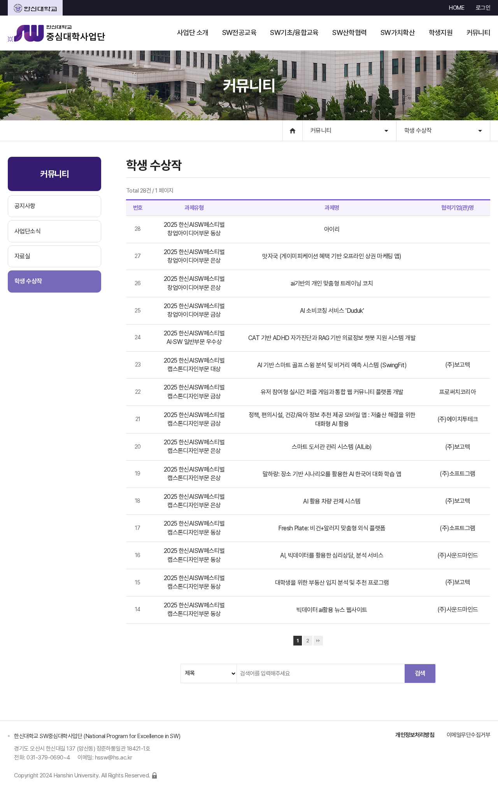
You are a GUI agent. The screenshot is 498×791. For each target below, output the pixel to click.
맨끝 (318, 640)
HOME (456, 7)
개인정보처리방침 (414, 734)
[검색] (420, 673)
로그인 (483, 7)
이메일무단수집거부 (468, 734)
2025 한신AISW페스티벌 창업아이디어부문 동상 (194, 229)
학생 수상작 (418, 130)
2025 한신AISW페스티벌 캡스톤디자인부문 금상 (194, 392)
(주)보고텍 (457, 364)
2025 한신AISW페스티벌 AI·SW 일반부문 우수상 (194, 338)
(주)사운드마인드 (457, 555)
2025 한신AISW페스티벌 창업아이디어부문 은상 (194, 256)
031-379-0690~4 (48, 757)
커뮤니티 (320, 130)
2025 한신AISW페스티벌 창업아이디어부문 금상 (194, 310)
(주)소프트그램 (457, 473)
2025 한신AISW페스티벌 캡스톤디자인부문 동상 (194, 528)
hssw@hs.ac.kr (113, 757)
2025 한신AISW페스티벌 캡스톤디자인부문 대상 (194, 365)
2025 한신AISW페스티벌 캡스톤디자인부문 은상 (194, 446)
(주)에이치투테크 (457, 419)
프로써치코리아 (457, 392)
